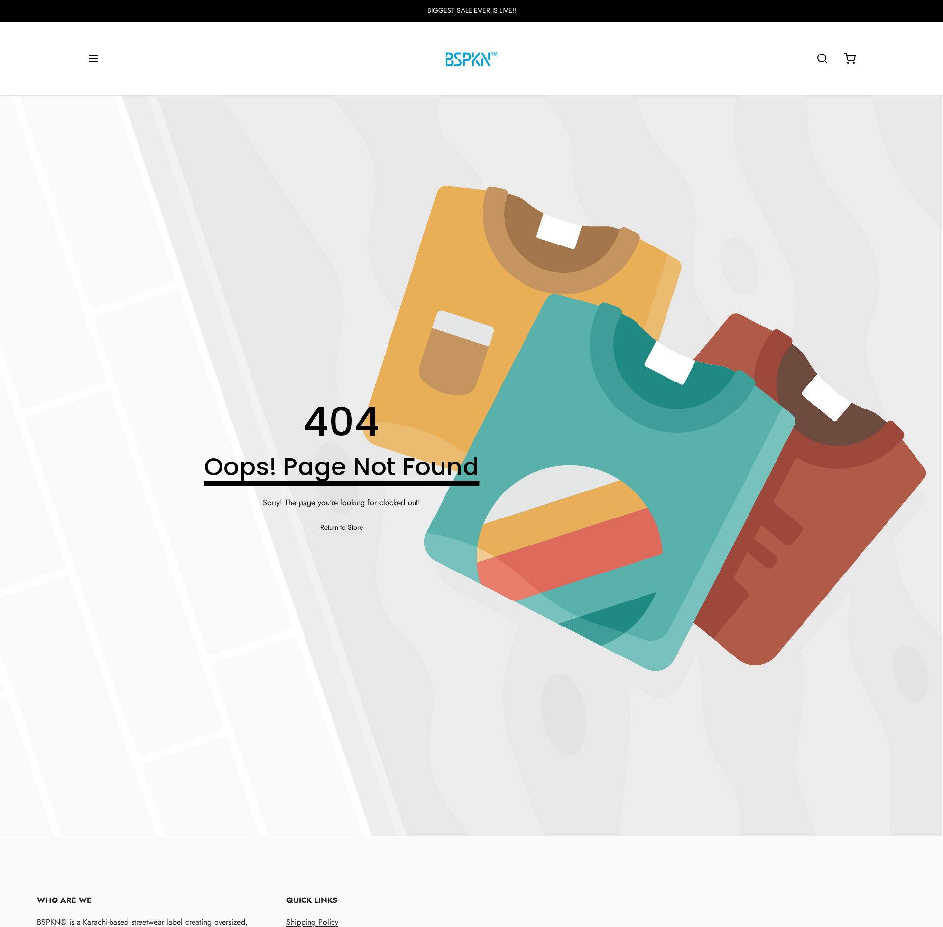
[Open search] (822, 58)
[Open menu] (93, 58)
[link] (341, 528)
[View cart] (850, 58)
